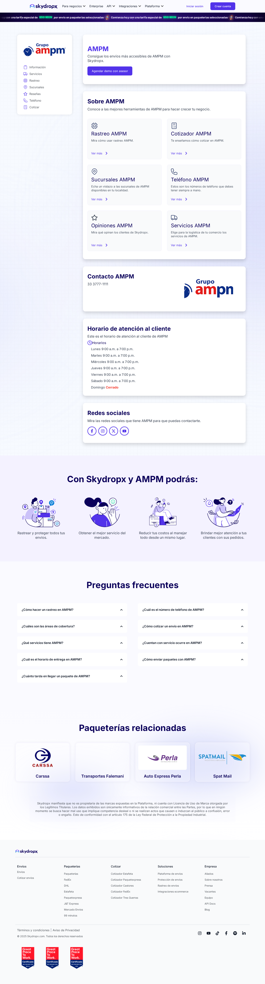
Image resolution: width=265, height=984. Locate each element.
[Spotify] (235, 933)
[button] (74, 6)
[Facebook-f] (226, 933)
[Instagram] (200, 933)
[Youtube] (209, 933)
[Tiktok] (217, 933)
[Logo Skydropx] (44, 6)
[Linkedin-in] (244, 933)
